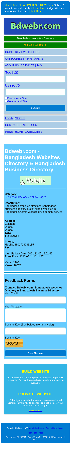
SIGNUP (20, 118)
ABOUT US (12, 65)
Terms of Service (35, 433)
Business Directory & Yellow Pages (25, 197)
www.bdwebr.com (36, 428)
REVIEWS (21, 52)
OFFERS (34, 52)
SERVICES (28, 65)
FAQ (39, 65)
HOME (9, 52)
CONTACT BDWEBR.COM (21, 125)
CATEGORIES (13, 58)
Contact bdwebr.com (55, 428)
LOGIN (9, 118)
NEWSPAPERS (33, 58)
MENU (9, 131)
